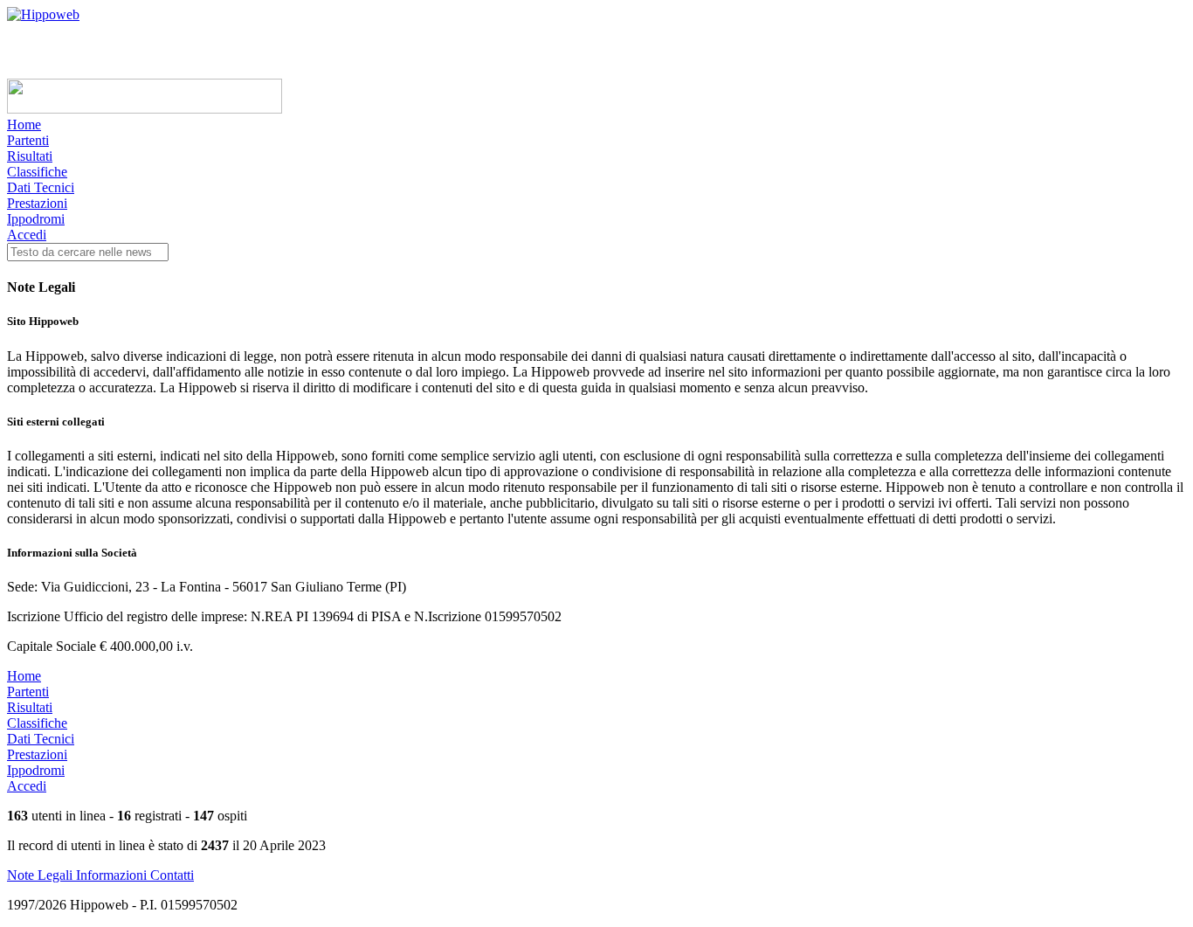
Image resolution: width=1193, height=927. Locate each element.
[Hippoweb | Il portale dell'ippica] (43, 14)
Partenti (28, 140)
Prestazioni (37, 203)
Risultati (29, 156)
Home (24, 124)
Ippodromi (36, 218)
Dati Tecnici (40, 187)
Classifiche (37, 171)
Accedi (26, 234)
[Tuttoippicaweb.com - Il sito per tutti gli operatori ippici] (144, 108)
